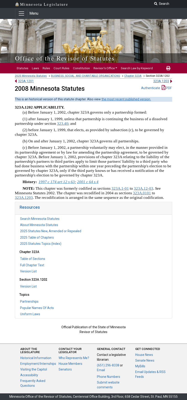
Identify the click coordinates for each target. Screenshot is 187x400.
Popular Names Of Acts (37, 308)
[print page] (168, 68)
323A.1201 (26, 81)
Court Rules (61, 68)
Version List (28, 271)
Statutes (22, 68)
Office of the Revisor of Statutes (65, 58)
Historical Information (35, 358)
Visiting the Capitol (33, 369)
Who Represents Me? (74, 358)
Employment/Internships (38, 363)
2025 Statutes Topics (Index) (40, 243)
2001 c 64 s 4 (88, 182)
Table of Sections (32, 259)
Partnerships (29, 301)
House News (144, 355)
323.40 (62, 123)
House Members (70, 363)
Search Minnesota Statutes (40, 219)
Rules (46, 68)
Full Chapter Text (32, 265)
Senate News (144, 360)
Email (101, 370)
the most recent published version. (126, 99)
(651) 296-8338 (108, 365)
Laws (35, 68)
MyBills (140, 366)
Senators (65, 369)
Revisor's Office (104, 68)
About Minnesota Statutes (39, 225)
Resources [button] (30, 207)
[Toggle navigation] (21, 13)
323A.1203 (161, 81)
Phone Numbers (108, 377)
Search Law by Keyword (137, 68)
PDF (168, 88)
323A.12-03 (143, 188)
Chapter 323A (132, 75)
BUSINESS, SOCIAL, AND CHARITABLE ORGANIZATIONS (85, 75)
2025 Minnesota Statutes (31, 75)
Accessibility (29, 375)
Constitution (81, 68)
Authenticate (150, 88)
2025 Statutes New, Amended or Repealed (50, 231)
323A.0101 (142, 193)
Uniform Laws (30, 314)
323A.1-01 (120, 188)
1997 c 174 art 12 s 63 (57, 182)
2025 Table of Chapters (37, 237)
